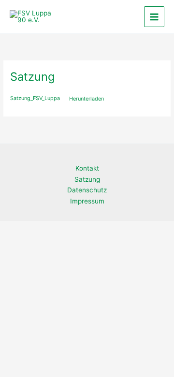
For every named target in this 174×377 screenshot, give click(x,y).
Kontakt (87, 168)
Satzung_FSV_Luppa (35, 98)
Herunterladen (86, 98)
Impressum (87, 201)
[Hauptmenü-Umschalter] (154, 16)
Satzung (87, 179)
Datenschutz (87, 190)
